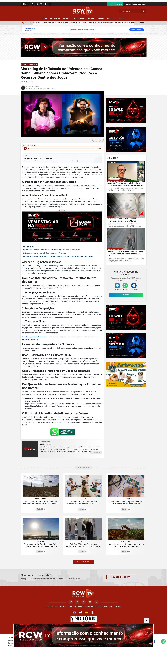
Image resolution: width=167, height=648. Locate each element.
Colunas (67, 18)
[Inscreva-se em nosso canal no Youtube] (90, 602)
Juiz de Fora (56, 18)
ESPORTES (121, 18)
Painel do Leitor (65, 607)
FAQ (110, 607)
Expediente (78, 607)
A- (94, 140)
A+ (101, 140)
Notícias (111, 18)
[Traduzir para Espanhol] (86, 612)
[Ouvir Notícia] (25, 148)
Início (45, 18)
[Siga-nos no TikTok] (96, 602)
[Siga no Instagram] (36, 4)
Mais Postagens (83, 562)
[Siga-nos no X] (83, 602)
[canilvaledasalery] (126, 374)
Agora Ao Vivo (116, 4)
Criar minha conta (120, 577)
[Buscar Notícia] (143, 11)
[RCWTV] (83, 11)
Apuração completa (136, 29)
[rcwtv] (83, 47)
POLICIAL (92, 18)
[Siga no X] (41, 4)
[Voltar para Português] (74, 612)
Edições (102, 18)
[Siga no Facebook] (32, 4)
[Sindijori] (83, 619)
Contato (117, 607)
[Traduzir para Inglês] (80, 612)
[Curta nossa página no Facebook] (70, 602)
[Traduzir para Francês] (92, 612)
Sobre (54, 607)
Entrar (25, 4)
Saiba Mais (96, 452)
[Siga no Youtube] (45, 4)
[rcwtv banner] (83, 635)
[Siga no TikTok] (49, 4)
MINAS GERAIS (80, 18)
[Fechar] (146, 620)
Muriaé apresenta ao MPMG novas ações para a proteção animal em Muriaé (105, 23)
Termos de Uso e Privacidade (96, 607)
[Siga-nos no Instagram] (77, 602)
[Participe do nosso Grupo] (62, 433)
